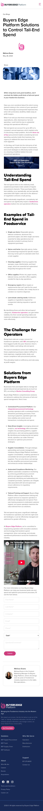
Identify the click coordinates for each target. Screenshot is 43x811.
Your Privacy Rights (8, 728)
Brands (3, 771)
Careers (3, 768)
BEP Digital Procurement (9, 740)
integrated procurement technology (20, 409)
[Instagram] (12, 782)
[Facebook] (3, 782)
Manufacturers (27, 743)
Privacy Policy (5, 789)
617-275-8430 (26, 761)
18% (24, 341)
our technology (20, 428)
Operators (25, 740)
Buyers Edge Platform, (14, 526)
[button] (40, 4)
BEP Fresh (4, 743)
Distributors (26, 746)
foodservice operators (20, 312)
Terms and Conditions (8, 786)
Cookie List (4, 793)
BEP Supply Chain (7, 746)
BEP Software (5, 750)
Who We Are (5, 764)
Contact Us (26, 765)
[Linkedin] (8, 782)
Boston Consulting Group (25, 391)
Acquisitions (5, 774)
